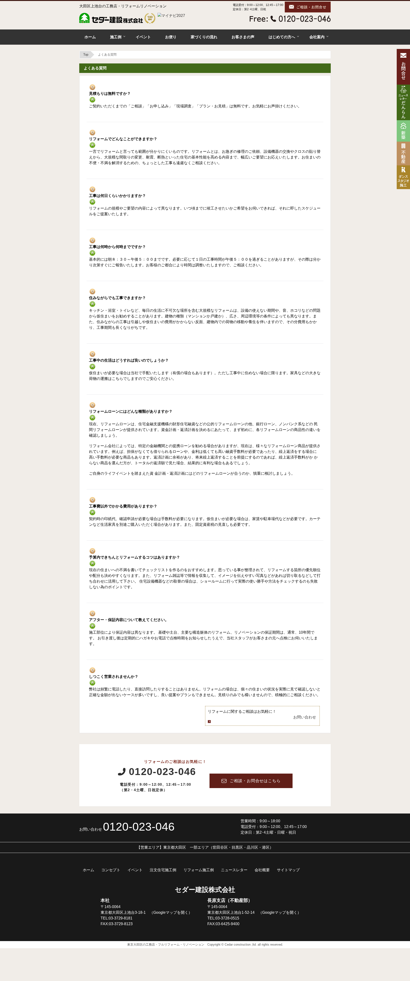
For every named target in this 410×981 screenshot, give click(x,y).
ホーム (90, 37)
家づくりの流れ (204, 37)
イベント (143, 37)
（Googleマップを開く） (170, 912)
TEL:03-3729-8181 (116, 918)
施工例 (115, 37)
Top (85, 54)
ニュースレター (234, 870)
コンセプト (110, 870)
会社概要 (262, 870)
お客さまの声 (243, 37)
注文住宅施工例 (163, 870)
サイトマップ (288, 870)
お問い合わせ (304, 717)
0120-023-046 (162, 772)
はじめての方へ (282, 37)
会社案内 (317, 37)
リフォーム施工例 (198, 870)
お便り (171, 37)
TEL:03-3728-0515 (223, 918)
